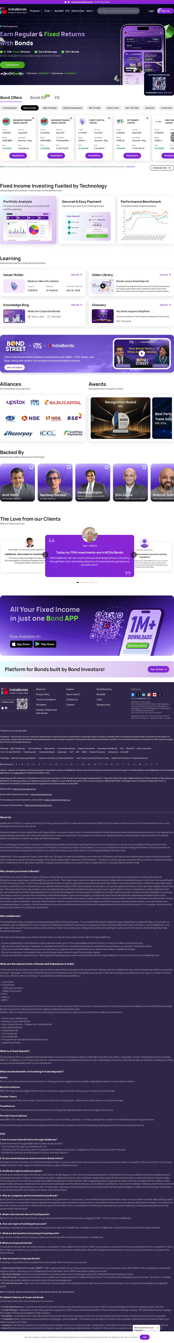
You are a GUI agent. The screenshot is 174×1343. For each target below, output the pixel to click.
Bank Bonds (49, 748)
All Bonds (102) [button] (160, 168)
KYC (67, 10)
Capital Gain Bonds (86, 748)
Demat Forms (103, 704)
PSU (122, 748)
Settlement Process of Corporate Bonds (129, 758)
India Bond (141, 698)
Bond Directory (104, 689)
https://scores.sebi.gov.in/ (24, 789)
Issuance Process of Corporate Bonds (56, 758)
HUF (71, 752)
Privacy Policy (42, 694)
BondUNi (59, 10)
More (90, 10)
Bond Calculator (144, 748)
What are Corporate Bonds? (23, 758)
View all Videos (14, 367)
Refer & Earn (78, 10)
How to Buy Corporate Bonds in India (92, 758)
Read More (18, 155)
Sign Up (166, 10)
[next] (170, 418)
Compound (113, 752)
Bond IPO (130, 748)
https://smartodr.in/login (41, 794)
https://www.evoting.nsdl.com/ (38, 805)
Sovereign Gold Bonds (107, 748)
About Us (40, 689)
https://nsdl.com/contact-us (57, 800)
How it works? (73, 694)
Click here (19, 773)
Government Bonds (66, 748)
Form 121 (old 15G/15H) (11, 752)
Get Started (12, 64)
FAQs (99, 699)
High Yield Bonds (17, 748)
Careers (70, 704)
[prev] (92, 418)
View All (75, 274)
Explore (70, 689)
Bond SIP (124, 752)
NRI (77, 752)
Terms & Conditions (46, 699)
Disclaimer (41, 704)
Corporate (62, 752)
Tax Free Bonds (35, 748)
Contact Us (72, 699)
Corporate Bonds (47, 752)
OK (144, 1337)
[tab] (11, 98)
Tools (49, 10)
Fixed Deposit (30, 752)
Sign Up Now (156, 669)
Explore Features (97, 752)
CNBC (84, 752)
